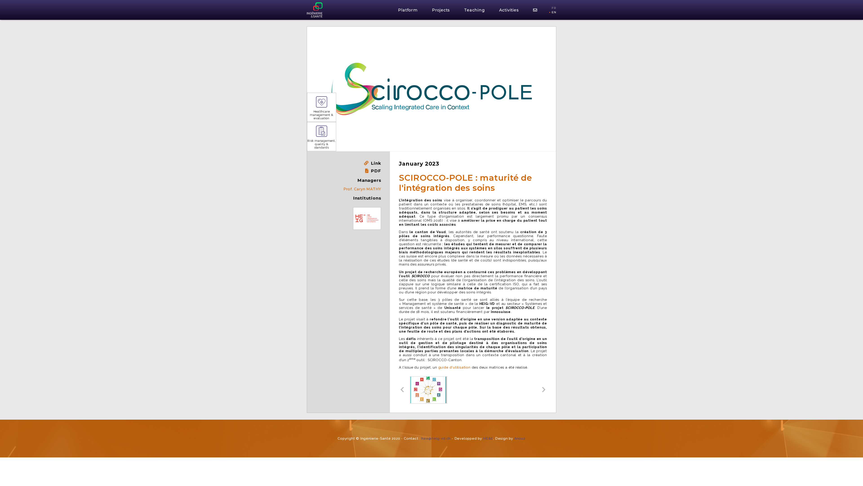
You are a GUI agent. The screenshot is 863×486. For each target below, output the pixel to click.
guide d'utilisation (454, 367)
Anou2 (519, 438)
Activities (509, 10)
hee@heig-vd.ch (436, 438)
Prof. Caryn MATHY (362, 189)
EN (554, 12)
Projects (441, 10)
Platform (407, 10)
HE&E (488, 438)
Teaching (474, 10)
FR (554, 8)
